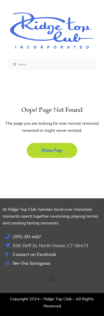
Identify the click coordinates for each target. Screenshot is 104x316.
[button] (52, 278)
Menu (22, 64)
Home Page (52, 150)
